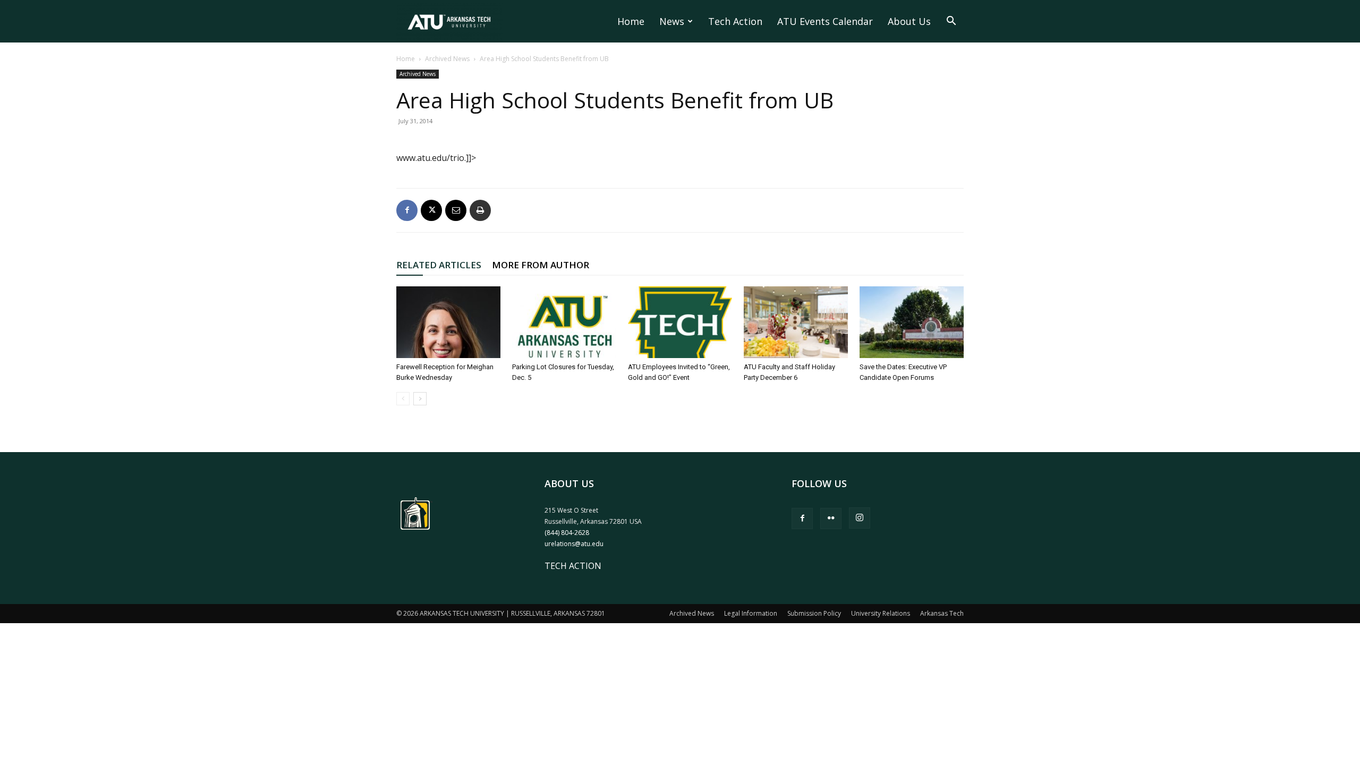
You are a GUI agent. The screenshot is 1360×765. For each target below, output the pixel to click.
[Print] (480, 210)
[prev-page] (403, 398)
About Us (909, 21)
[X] (431, 210)
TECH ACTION (573, 566)
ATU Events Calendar (825, 21)
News (671, 21)
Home (630, 21)
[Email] (455, 210)
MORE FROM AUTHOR (540, 265)
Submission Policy (814, 613)
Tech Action (735, 21)
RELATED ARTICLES (438, 265)
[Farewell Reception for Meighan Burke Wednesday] (448, 322)
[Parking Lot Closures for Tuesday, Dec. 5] (564, 322)
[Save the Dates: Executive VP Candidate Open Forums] (912, 322)
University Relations (880, 613)
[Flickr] (831, 518)
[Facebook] (407, 210)
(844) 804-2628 (567, 532)
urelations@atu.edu (574, 543)
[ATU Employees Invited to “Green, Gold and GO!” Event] (680, 322)
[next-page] (420, 398)
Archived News (447, 58)
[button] (951, 22)
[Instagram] (859, 518)
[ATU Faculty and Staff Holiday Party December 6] (796, 322)
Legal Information (750, 613)
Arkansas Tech (942, 613)
